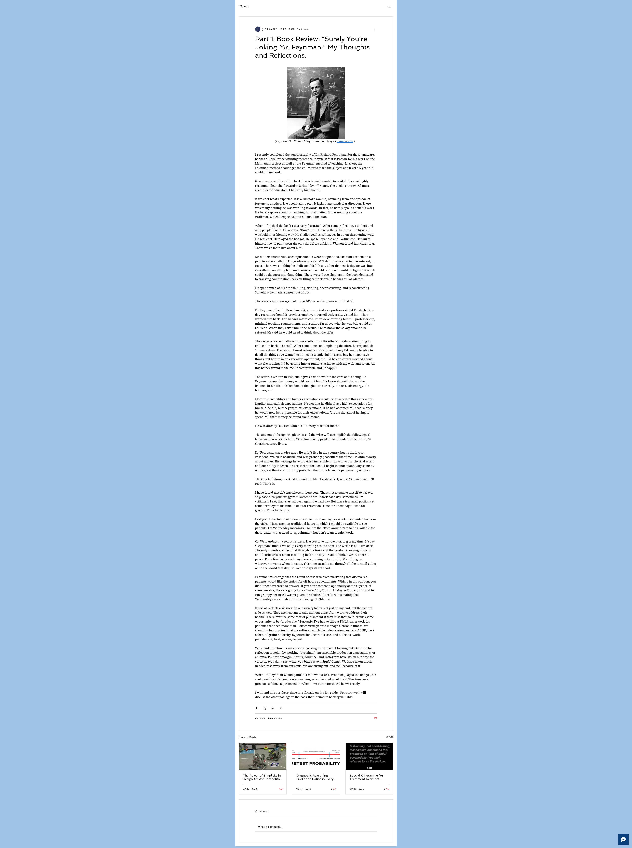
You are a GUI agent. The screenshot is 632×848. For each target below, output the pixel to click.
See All (389, 736)
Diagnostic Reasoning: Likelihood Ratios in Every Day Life (314, 777)
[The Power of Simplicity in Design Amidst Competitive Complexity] (262, 756)
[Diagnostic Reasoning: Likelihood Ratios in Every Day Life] (316, 756)
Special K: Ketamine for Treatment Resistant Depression (366, 777)
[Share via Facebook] (256, 708)
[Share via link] (280, 708)
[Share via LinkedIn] (272, 708)
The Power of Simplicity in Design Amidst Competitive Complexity (262, 777)
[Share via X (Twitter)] (264, 708)
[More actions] (375, 29)
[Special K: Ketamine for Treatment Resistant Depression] (369, 756)
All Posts (244, 6)
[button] (389, 6)
